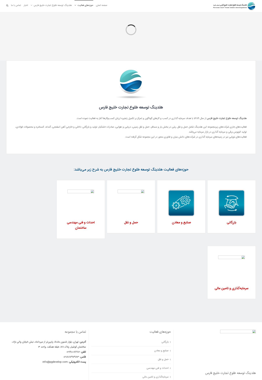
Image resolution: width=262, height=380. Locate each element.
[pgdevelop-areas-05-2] (231, 257)
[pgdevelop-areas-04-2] (80, 191)
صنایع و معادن (161, 351)
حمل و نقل (163, 359)
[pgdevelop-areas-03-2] (131, 191)
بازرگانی (165, 342)
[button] (7, 5)
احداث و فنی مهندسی (158, 368)
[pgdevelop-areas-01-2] (231, 191)
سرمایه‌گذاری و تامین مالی (155, 377)
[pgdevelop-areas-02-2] (181, 191)
